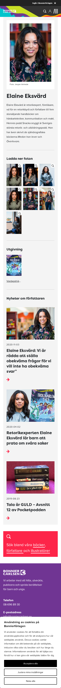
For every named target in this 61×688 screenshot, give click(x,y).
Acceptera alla (30, 663)
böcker (39, 545)
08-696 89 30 (11, 604)
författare (15, 550)
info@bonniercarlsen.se (17, 616)
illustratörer (40, 550)
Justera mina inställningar (30, 672)
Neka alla (30, 681)
